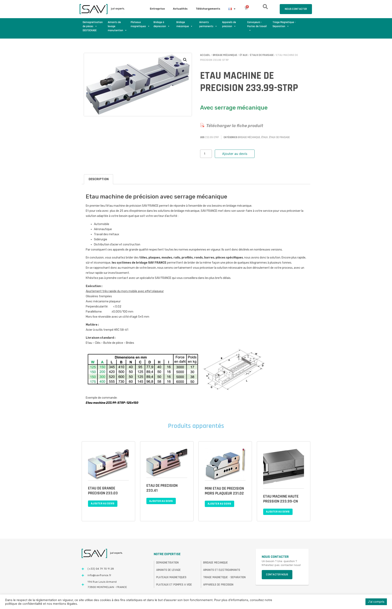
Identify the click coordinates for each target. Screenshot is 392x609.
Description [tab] (99, 179)
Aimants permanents (206, 24)
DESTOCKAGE (90, 30)
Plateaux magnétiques (138, 24)
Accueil (205, 55)
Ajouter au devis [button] (103, 503)
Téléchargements (208, 8)
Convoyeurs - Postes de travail (257, 24)
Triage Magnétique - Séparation (284, 24)
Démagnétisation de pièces (93, 24)
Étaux (244, 55)
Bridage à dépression (160, 24)
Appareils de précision (229, 24)
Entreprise (157, 8)
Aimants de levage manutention (115, 24)
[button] (185, 59)
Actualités (180, 8)
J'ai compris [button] (376, 601)
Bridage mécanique (182, 24)
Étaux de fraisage (262, 55)
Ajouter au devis (234, 154)
